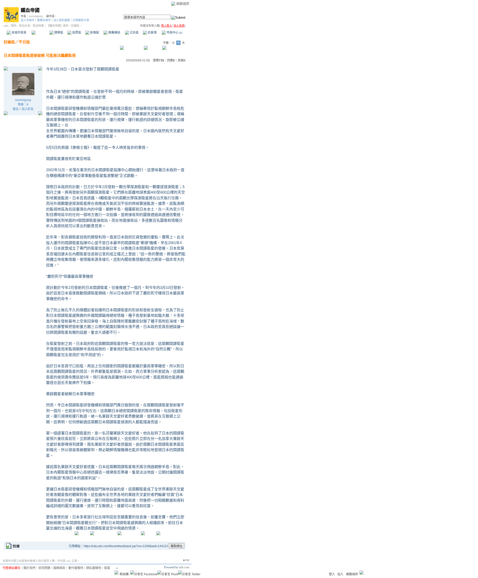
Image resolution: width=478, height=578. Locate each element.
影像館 (94, 32)
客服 (107, 568)
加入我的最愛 (62, 20)
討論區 (40, 32)
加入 (340, 574)
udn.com (184, 567)
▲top (185, 560)
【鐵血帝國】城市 (57, 25)
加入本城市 (27, 20)
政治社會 (24, 25)
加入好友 (28, 109)
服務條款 (59, 568)
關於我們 (29, 568)
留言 (16, 109)
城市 (13, 25)
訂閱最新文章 (81, 20)
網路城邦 (182, 3)
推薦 (181, 60)
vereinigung (36, 16)
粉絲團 (124, 574)
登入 (332, 574)
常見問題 (44, 568)
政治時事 (38, 25)
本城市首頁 (18, 32)
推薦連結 (114, 32)
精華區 (58, 32)
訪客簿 (152, 32)
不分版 (24, 42)
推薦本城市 (44, 20)
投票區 (76, 32)
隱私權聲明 (93, 568)
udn (6, 25)
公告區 (134, 32)
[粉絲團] (117, 573)
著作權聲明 (75, 568)
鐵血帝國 (30, 10)
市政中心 (174, 32)
